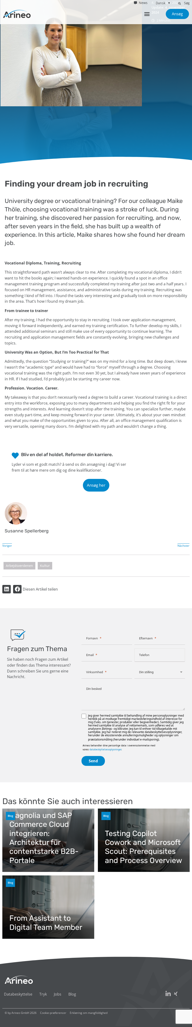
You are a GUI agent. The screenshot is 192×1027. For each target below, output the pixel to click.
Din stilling (146, 672)
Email (90, 655)
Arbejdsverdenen (19, 565)
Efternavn (146, 638)
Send (93, 761)
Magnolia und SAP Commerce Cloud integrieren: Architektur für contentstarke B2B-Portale (43, 838)
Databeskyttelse (18, 994)
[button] (179, 3)
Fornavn (92, 638)
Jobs (57, 994)
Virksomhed (94, 672)
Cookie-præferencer (53, 1013)
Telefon (144, 655)
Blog (10, 815)
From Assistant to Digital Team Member (45, 923)
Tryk (43, 994)
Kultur (45, 565)
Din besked (94, 689)
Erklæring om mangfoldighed (88, 1013)
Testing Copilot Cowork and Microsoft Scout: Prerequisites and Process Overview (143, 847)
